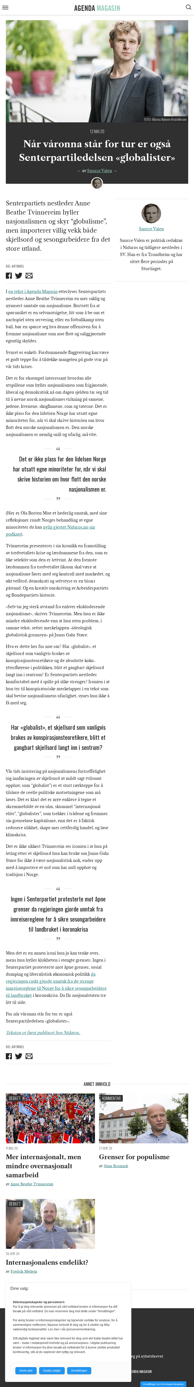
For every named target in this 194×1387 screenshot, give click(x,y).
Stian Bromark (116, 1166)
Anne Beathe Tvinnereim (31, 1184)
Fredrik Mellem (24, 1271)
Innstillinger (79, 1370)
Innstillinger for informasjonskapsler (163, 1384)
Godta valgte (52, 1370)
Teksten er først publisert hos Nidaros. (43, 1032)
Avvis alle (26, 1370)
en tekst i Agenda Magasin (33, 291)
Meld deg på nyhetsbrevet (141, 1356)
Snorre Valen (99, 170)
